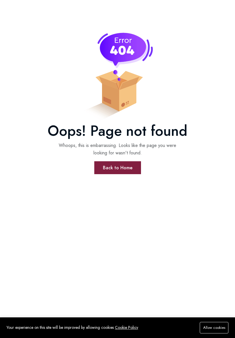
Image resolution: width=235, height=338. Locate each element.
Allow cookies (214, 327)
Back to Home (117, 167)
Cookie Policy (126, 327)
